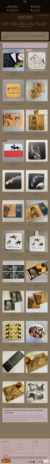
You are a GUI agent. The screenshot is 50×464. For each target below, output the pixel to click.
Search (4, 443)
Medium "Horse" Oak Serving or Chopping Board (36, 134)
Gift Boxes (22, 26)
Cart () (47, 15)
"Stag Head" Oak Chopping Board (13, 405)
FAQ (18, 445)
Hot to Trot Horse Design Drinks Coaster (37, 74)
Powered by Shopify (11, 462)
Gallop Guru (13, 72)
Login (37, 15)
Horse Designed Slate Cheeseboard (13, 74)
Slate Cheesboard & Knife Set (13, 375)
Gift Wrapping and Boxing (8, 449)
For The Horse (14, 24)
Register (42, 15)
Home (3, 33)
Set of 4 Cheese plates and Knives (13, 285)
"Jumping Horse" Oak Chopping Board (13, 134)
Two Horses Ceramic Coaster (36, 345)
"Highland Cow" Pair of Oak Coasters (37, 315)
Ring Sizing (19, 443)
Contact (25, 1)
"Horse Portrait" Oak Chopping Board (36, 224)
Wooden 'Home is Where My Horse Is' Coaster (13, 104)
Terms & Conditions (21, 449)
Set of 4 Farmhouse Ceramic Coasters (36, 405)
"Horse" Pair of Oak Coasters (36, 104)
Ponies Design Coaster (13, 345)
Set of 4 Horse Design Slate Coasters (13, 315)
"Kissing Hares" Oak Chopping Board (37, 375)
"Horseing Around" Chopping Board (36, 255)
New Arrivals (5, 23)
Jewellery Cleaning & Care (8, 451)
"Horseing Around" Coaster (13, 255)
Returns (42, 443)
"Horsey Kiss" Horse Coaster (13, 194)
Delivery (36, 445)
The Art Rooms (13, 163)
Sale (27, 26)
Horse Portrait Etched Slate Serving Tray (37, 285)
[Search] (30, 27)
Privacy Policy (20, 447)
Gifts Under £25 (41, 24)
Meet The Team (6, 447)
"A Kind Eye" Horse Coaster (37, 164)
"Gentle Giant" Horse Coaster (36, 194)
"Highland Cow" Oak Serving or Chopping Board (13, 224)
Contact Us (36, 443)
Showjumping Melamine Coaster (13, 164)
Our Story (5, 445)
